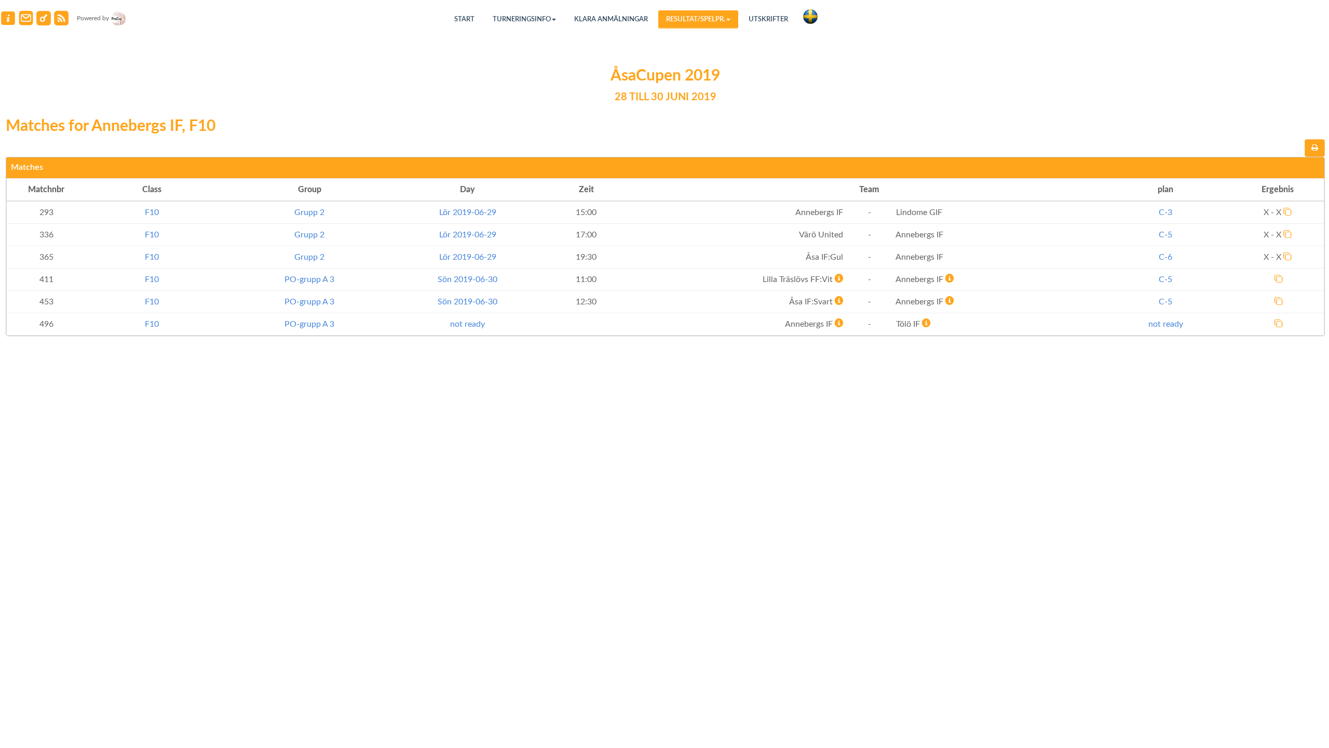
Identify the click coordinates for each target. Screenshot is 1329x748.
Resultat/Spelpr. (695, 19)
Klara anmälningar (611, 19)
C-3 (1165, 212)
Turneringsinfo (522, 19)
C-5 (1165, 235)
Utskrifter (768, 19)
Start (464, 19)
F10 (152, 212)
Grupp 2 (309, 212)
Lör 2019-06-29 (467, 212)
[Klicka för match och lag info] (1287, 211)
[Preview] (1315, 148)
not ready (467, 324)
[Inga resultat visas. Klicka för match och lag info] (1278, 278)
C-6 (1165, 257)
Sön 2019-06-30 (467, 279)
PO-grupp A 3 (309, 279)
